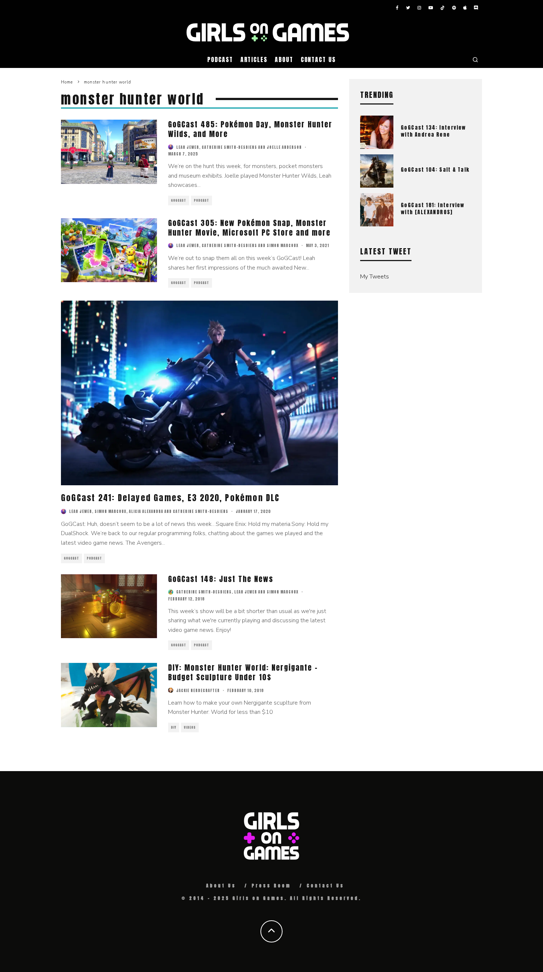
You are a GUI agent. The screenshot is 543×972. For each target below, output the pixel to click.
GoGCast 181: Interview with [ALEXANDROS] (433, 208)
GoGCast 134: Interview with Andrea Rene (433, 131)
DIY (173, 727)
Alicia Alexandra (146, 511)
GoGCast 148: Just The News (220, 579)
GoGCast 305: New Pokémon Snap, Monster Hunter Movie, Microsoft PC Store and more (249, 227)
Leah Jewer (187, 147)
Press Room (271, 885)
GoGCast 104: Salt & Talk (435, 170)
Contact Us (318, 59)
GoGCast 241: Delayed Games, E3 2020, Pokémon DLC (170, 498)
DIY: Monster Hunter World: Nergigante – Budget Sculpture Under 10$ (243, 672)
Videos (190, 727)
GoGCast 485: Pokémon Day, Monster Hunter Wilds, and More (250, 129)
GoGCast (178, 200)
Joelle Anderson (284, 147)
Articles (253, 59)
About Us (221, 885)
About (284, 59)
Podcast (220, 59)
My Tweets (374, 277)
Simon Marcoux (282, 245)
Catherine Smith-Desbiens (229, 147)
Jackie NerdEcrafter (198, 690)
